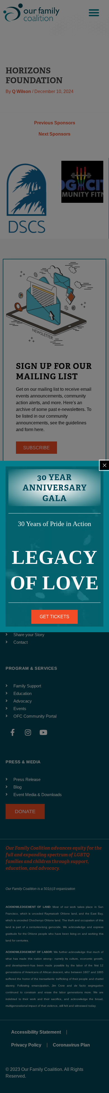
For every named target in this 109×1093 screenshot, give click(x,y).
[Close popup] (104, 465)
